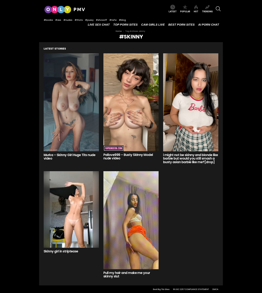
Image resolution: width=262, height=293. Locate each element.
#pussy (89, 20)
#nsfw (113, 20)
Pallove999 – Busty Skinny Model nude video (128, 157)
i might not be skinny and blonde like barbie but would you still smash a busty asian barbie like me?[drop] (190, 158)
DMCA (215, 289)
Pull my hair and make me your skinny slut (126, 275)
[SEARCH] (218, 9)
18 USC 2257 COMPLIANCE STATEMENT (191, 289)
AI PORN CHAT (208, 24)
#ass (58, 20)
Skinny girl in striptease (61, 251)
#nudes (67, 20)
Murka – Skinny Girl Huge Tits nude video (69, 157)
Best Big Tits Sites (161, 289)
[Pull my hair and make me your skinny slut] (131, 220)
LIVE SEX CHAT (99, 24)
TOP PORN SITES (125, 24)
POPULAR (185, 11)
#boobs (48, 20)
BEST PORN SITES (181, 24)
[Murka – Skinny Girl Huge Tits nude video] (71, 102)
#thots (79, 20)
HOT (196, 11)
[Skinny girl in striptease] (71, 209)
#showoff (101, 20)
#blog (122, 20)
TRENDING (207, 11)
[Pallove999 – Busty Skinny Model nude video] (131, 102)
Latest (173, 11)
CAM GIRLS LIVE (153, 24)
